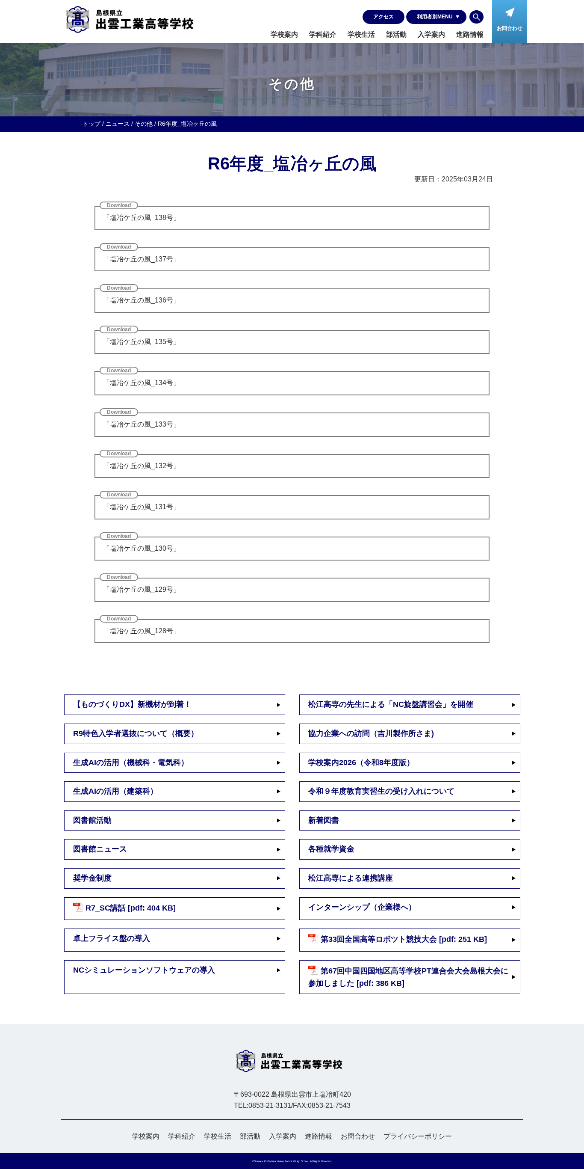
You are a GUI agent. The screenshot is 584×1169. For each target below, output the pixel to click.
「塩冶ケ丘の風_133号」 (141, 424)
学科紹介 (322, 34)
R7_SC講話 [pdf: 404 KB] (131, 908)
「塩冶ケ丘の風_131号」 (141, 506)
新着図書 (323, 820)
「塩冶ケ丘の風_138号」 (141, 217)
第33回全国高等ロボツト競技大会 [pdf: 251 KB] (404, 939)
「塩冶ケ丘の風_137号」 (141, 259)
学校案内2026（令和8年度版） (361, 762)
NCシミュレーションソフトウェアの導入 (144, 970)
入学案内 (431, 34)
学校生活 (361, 34)
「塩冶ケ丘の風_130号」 (141, 548)
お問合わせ (358, 1136)
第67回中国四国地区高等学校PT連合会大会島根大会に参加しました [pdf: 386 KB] (408, 977)
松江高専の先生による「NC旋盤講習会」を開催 (390, 704)
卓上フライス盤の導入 (111, 938)
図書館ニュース (100, 849)
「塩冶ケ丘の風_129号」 (141, 589)
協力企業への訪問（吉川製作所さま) (371, 733)
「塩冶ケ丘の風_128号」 (141, 631)
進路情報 (470, 34)
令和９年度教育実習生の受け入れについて (381, 791)
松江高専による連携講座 (350, 878)
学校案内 (284, 34)
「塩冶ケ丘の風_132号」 (141, 465)
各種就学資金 (331, 849)
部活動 (396, 34)
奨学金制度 (92, 878)
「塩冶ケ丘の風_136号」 (141, 300)
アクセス (383, 17)
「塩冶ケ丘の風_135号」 (141, 341)
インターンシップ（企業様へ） (362, 907)
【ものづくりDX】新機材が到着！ (132, 704)
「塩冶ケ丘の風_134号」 (141, 382)
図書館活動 (92, 820)
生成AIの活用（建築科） (115, 791)
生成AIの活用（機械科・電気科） (131, 762)
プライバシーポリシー (417, 1136)
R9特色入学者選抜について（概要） (135, 733)
